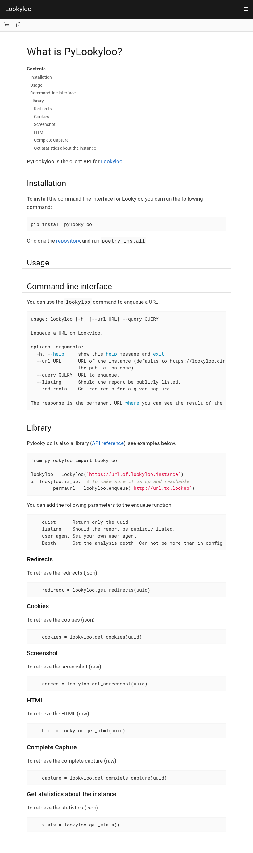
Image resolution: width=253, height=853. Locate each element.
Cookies (41, 116)
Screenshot (45, 124)
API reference (108, 443)
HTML (40, 132)
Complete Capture (51, 140)
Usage (36, 85)
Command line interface (53, 92)
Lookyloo (18, 9)
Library (37, 100)
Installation (41, 77)
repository (68, 241)
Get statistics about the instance (65, 148)
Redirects (43, 108)
